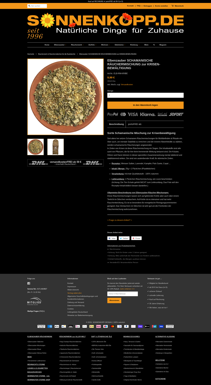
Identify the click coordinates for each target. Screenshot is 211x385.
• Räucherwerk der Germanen (69, 361)
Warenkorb (179, 6)
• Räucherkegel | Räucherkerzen (70, 368)
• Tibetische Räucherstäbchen (69, 349)
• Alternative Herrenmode (163, 345)
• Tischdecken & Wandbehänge (133, 349)
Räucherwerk (76, 45)
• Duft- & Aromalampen (98, 357)
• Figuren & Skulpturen (130, 364)
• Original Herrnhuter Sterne (132, 380)
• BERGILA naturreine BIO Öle (101, 345)
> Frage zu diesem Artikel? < (119, 220)
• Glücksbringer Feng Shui (132, 372)
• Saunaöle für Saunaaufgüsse (133, 345)
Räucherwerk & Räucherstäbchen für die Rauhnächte (56, 54)
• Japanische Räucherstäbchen (69, 353)
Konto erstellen (161, 6)
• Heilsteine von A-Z (161, 364)
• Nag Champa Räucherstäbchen (70, 342)
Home (47, 45)
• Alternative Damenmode (163, 342)
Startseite (30, 54)
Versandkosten (127, 84)
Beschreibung (116, 124)
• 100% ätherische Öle (98, 342)
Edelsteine (119, 45)
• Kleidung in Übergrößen (163, 353)
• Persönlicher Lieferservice (36, 361)
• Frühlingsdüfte (96, 364)
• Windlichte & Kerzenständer (133, 353)
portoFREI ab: (135, 124)
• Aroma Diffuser (96, 361)
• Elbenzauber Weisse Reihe (36, 353)
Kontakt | (131, 6)
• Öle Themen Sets (97, 349)
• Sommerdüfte (96, 368)
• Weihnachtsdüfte (97, 376)
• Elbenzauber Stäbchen (35, 342)
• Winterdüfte (95, 372)
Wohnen (105, 45)
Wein (146, 45)
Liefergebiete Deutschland (77, 312)
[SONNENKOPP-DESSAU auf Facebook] (28, 284)
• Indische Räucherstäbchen (68, 345)
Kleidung (134, 45)
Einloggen (148, 6)
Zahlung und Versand (75, 302)
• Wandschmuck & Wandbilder (133, 368)
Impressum (71, 286)
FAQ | (140, 6)
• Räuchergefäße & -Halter (68, 372)
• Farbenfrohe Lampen (130, 357)
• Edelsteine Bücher (161, 368)
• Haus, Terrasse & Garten (131, 342)
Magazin (162, 45)
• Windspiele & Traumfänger (132, 361)
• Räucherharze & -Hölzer (67, 364)
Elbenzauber (59, 45)
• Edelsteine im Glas (162, 372)
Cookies (70, 309)
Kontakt (70, 283)
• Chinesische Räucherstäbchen (70, 357)
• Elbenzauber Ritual (34, 349)
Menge (110, 91)
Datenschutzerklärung (75, 305)
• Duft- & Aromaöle (97, 353)
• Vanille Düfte (96, 380)
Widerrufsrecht (73, 290)
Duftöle (92, 45)
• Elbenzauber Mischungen (36, 345)
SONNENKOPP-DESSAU (102, 322)
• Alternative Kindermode (163, 349)
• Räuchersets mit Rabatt (67, 376)
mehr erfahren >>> (127, 289)
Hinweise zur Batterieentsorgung (80, 315)
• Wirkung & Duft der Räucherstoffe (70, 380)
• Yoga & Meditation (129, 376)
